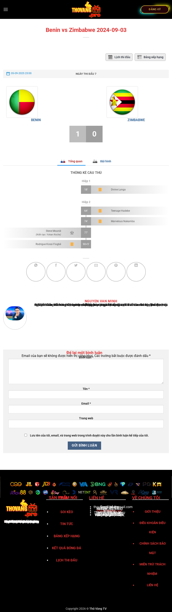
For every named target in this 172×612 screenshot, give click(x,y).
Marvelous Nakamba (123, 221)
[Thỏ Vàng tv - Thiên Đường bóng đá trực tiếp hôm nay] (86, 9)
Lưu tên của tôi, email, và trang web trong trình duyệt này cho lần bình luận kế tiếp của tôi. (89, 435)
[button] (5, 9)
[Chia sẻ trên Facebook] (56, 271)
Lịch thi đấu (122, 57)
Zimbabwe (136, 120)
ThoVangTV (13, 522)
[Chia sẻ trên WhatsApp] (36, 271)
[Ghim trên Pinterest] (116, 271)
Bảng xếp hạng (153, 57)
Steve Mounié (53, 230)
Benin (36, 120)
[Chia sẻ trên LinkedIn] (136, 271)
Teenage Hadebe (120, 210)
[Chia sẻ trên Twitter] (76, 271)
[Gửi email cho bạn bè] (96, 271)
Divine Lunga (118, 189)
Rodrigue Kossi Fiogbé (48, 244)
